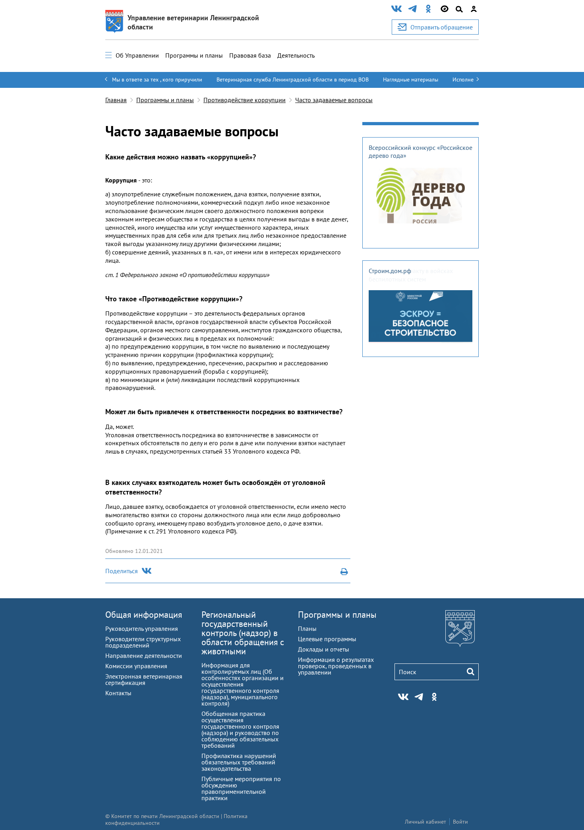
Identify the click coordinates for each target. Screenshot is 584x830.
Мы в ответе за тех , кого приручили (157, 79)
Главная (116, 100)
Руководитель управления (141, 628)
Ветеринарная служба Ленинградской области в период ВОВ (293, 79)
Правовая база (250, 55)
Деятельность (296, 55)
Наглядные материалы (410, 79)
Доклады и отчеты (323, 649)
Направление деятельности (143, 655)
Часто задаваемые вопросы (334, 100)
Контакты (118, 693)
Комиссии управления (136, 666)
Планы (307, 628)
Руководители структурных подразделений (143, 642)
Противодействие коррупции (244, 100)
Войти (460, 821)
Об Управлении (137, 55)
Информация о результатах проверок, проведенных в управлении (336, 665)
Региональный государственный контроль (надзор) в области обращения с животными (242, 633)
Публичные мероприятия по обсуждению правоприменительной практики (241, 788)
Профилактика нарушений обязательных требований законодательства (238, 762)
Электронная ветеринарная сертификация (143, 679)
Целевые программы (327, 639)
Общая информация (143, 614)
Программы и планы (194, 55)
